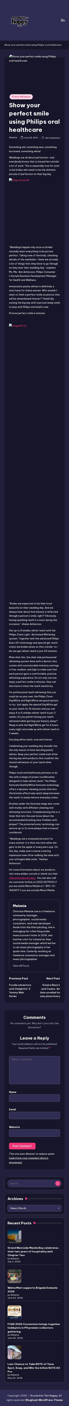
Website (14, 1127)
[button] (21, 965)
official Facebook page (22, 877)
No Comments (52, 138)
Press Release (21, 96)
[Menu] (63, 20)
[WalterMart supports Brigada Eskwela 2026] (14, 1276)
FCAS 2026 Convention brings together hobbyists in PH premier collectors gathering (34, 1327)
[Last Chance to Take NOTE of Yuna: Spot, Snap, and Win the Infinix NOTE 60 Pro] (14, 1352)
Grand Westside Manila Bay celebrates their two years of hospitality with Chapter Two (33, 1251)
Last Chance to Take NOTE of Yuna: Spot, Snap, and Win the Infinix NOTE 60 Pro (34, 1367)
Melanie (19, 906)
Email (12, 1109)
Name (12, 1092)
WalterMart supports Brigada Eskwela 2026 (32, 1289)
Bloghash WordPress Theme (44, 1400)
